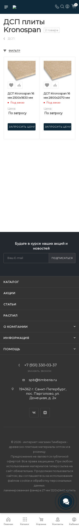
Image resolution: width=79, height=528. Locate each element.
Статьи (10, 304)
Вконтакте (34, 412)
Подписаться (62, 258)
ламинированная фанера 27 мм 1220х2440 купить (39, 490)
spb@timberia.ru (43, 380)
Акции (10, 293)
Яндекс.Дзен (45, 412)
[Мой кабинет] (67, 7)
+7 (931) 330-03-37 (40, 365)
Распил (11, 315)
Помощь (12, 349)
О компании (16, 326)
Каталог (11, 282)
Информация (16, 338)
